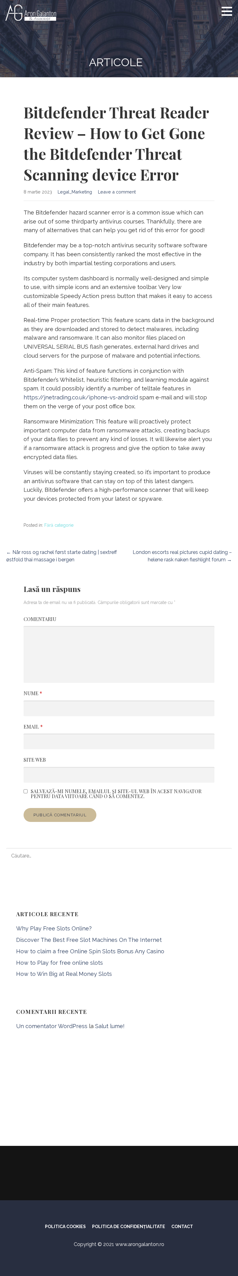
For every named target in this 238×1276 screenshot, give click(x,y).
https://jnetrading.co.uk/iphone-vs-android (81, 397)
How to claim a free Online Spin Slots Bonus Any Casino (90, 951)
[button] (229, 11)
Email (33, 726)
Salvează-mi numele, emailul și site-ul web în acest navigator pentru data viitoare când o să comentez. (116, 794)
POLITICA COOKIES (65, 1226)
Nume (33, 693)
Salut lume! (110, 1026)
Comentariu (40, 619)
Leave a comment (117, 191)
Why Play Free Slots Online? (54, 928)
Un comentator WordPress (51, 1026)
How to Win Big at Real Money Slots (64, 974)
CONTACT (182, 1226)
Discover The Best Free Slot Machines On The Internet (89, 940)
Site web (35, 759)
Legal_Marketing (75, 191)
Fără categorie (58, 525)
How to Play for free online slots (59, 962)
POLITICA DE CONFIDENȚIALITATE (128, 1226)
